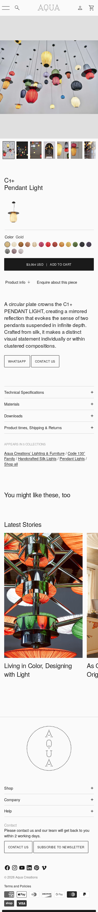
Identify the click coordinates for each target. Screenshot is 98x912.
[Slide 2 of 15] (8, 150)
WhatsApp (17, 361)
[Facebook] (7, 868)
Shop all (11, 464)
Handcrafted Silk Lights (37, 458)
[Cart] (91, 8)
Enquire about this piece (57, 282)
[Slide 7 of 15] (76, 150)
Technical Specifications (24, 392)
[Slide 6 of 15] (63, 150)
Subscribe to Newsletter (60, 847)
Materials (11, 404)
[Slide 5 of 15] (49, 150)
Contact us (45, 361)
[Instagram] (14, 868)
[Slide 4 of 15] (36, 150)
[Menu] (6, 8)
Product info (15, 282)
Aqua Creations (26, 877)
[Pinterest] (36, 868)
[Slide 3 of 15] (22, 150)
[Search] (17, 8)
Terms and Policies (17, 886)
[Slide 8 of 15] (90, 150)
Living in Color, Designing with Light (38, 670)
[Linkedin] (29, 868)
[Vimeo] (44, 868)
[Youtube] (22, 868)
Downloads (13, 415)
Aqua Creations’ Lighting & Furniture (34, 453)
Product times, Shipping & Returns (33, 427)
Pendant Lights (72, 458)
